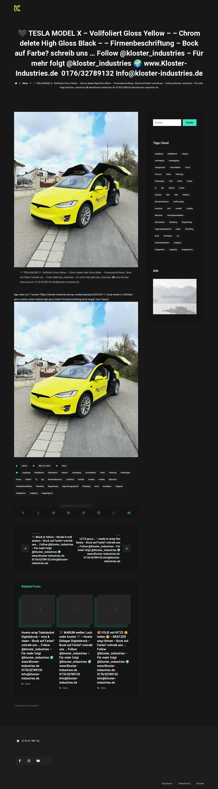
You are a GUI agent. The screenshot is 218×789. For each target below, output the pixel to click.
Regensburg (53, 486)
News (64, 466)
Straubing (86, 486)
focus (187, 167)
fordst (179, 181)
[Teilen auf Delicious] (83, 513)
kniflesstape (179, 202)
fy (36, 479)
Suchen (189, 122)
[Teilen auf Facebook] (23, 513)
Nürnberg (40, 486)
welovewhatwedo (162, 243)
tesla (97, 486)
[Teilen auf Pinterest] (53, 513)
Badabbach (39, 473)
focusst (158, 174)
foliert (102, 473)
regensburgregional (70, 486)
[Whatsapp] (47, 761)
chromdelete (90, 473)
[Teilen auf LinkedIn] (99, 513)
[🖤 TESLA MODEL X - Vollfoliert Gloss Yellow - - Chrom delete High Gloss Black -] (76, 379)
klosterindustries (55, 479)
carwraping (76, 473)
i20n (168, 195)
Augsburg (26, 473)
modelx (91, 479)
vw (178, 236)
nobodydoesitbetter (24, 486)
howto (181, 188)
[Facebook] (20, 761)
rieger (178, 229)
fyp (42, 479)
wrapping (33, 493)
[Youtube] (38, 761)
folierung (112, 473)
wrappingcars (47, 493)
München (113, 479)
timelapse (107, 486)
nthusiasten (160, 222)
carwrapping (174, 161)
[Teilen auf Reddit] (68, 513)
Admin (24, 466)
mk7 (169, 208)
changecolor (160, 167)
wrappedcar (21, 493)
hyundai (158, 195)
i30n (176, 195)
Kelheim (186, 195)
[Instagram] (29, 761)
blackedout (52, 473)
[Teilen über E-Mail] (129, 513)
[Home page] (16, 83)
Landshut (70, 479)
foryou (18, 479)
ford (170, 181)
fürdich (28, 479)
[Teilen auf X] (38, 513)
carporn (64, 473)
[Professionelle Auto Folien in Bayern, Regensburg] (17, 8)
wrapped (118, 486)
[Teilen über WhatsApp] (114, 513)
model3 (81, 479)
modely (102, 479)
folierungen (125, 473)
